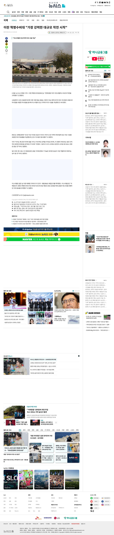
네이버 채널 (96, 498)
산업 (35, 12)
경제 (26, 12)
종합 (20, 430)
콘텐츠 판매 (28, 524)
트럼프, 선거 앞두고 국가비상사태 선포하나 (47, 424)
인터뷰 (29, 504)
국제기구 (21, 20)
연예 (69, 12)
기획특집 (37, 504)
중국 (38, 20)
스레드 (96, 508)
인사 (29, 511)
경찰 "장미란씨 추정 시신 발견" (12, 454)
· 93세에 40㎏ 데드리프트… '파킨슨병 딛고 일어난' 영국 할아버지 (97, 330)
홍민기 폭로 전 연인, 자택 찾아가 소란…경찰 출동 (16, 461)
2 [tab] (75, 290)
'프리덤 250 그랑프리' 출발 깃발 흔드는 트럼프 (15, 316)
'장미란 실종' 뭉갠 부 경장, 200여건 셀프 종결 (42, 373)
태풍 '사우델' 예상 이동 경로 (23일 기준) (60, 319)
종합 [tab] (109, 70)
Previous (5, 423)
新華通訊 (76, 501)
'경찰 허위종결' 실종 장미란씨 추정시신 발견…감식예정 (41, 437)
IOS (75, 511)
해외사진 (60, 498)
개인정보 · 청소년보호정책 (63, 524)
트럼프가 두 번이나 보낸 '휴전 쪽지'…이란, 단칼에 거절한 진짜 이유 (30, 224)
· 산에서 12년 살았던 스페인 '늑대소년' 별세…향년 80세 (97, 322)
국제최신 (14, 20)
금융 (30, 12)
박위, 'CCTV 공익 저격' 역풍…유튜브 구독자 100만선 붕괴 (47, 458)
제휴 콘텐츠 (94, 12)
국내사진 (53, 498)
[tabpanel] (66, 302)
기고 (37, 501)
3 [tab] (77, 290)
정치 (18, 12)
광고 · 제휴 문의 (13, 524)
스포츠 (64, 12)
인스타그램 (107, 504)
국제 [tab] (105, 70)
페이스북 (107, 501)
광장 (77, 12)
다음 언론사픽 (106, 498)
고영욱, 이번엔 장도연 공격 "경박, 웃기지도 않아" (43, 363)
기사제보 (48, 524)
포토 (81, 12)
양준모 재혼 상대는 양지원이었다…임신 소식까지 (43, 366)
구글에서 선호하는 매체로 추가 (58, 32)
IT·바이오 (40, 12)
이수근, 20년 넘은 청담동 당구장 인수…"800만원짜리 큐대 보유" (16, 449)
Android (76, 507)
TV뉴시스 (87, 12)
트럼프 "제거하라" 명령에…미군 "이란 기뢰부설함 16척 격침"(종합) (30, 219)
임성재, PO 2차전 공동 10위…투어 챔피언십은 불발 (15, 319)
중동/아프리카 (64, 20)
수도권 (51, 12)
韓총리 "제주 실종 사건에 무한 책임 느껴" (22, 424)
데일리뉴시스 (38, 508)
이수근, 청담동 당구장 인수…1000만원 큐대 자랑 (43, 359)
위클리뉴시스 (107, 5)
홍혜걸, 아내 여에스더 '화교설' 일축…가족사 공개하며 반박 (61, 447)
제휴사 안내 (21, 524)
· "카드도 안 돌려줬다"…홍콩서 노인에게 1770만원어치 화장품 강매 (97, 327)
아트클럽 (30, 501)
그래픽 (52, 501)
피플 (86, 233)
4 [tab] (78, 290)
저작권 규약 (35, 524)
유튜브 (96, 501)
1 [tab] (73, 290)
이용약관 (54, 524)
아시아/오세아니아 (52, 20)
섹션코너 (30, 508)
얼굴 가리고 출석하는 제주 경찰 (12, 313)
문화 (59, 12)
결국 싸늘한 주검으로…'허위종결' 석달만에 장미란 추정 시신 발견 (47, 447)
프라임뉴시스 (100, 5)
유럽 (33, 20)
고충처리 (42, 524)
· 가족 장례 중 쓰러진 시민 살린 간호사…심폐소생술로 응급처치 (97, 324)
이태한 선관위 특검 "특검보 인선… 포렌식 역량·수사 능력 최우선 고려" (66, 310)
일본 (43, 20)
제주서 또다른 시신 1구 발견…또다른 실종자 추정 (61, 458)
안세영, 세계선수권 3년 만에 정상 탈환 (13, 310)
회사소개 (6, 524)
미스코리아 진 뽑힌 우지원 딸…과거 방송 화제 (42, 370)
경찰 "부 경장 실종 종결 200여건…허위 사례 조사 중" (20, 16)
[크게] (78, 32)
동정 (39, 511)
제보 (101, 12)
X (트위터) (96, 504)
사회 (46, 12)
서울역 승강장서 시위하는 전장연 (12, 322)
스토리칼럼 (38, 498)
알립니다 (83, 524)
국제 (22, 12)
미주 (28, 20)
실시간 (14, 12)
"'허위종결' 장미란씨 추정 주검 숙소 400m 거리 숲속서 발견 (37, 410)
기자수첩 (88, 137)
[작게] (76, 32)
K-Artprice (93, 5)
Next (56, 423)
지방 (55, 12)
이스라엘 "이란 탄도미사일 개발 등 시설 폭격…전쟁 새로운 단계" (30, 221)
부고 (34, 511)
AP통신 (75, 498)
